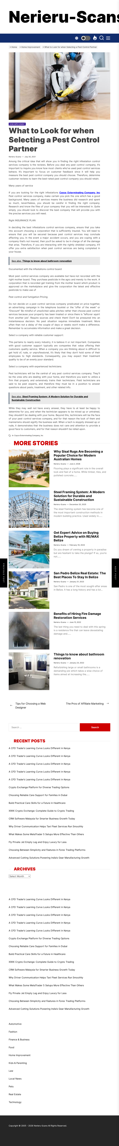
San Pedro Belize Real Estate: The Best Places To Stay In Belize (80, 575)
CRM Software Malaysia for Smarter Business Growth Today (42, 818)
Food (11, 1047)
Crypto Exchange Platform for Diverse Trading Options (39, 787)
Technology (15, 1102)
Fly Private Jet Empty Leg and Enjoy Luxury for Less (37, 842)
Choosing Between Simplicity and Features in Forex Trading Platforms (47, 849)
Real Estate (15, 1094)
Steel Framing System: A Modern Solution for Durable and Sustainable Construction (79, 496)
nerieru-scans (15, 157)
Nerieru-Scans (59, 16)
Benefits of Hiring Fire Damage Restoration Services (77, 615)
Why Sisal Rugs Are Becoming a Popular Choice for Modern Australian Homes (78, 455)
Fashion (13, 1031)
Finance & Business (19, 1039)
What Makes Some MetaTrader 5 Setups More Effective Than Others (46, 834)
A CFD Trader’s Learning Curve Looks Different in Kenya (39, 748)
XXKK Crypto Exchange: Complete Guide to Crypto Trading (41, 810)
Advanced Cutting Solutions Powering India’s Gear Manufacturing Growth (49, 857)
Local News (15, 1078)
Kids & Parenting (18, 1063)
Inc (42, 435)
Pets (11, 1086)
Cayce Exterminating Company (27, 435)
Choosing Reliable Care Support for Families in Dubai (38, 795)
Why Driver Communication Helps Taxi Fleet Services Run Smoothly (46, 826)
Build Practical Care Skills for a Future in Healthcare (37, 802)
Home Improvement (19, 1055)
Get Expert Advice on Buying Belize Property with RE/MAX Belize (76, 536)
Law (11, 1070)
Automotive (15, 1023)
